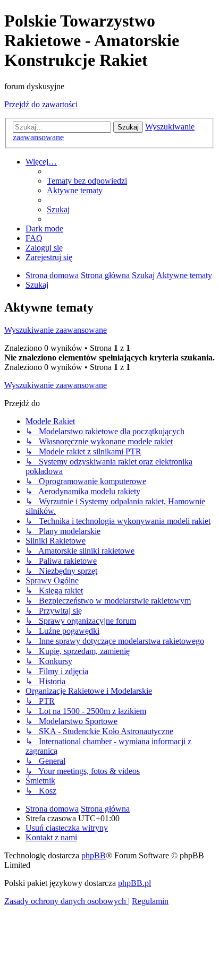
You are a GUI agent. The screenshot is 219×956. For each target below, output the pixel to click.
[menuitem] (87, 180)
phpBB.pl (134, 883)
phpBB (93, 855)
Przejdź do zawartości (41, 104)
